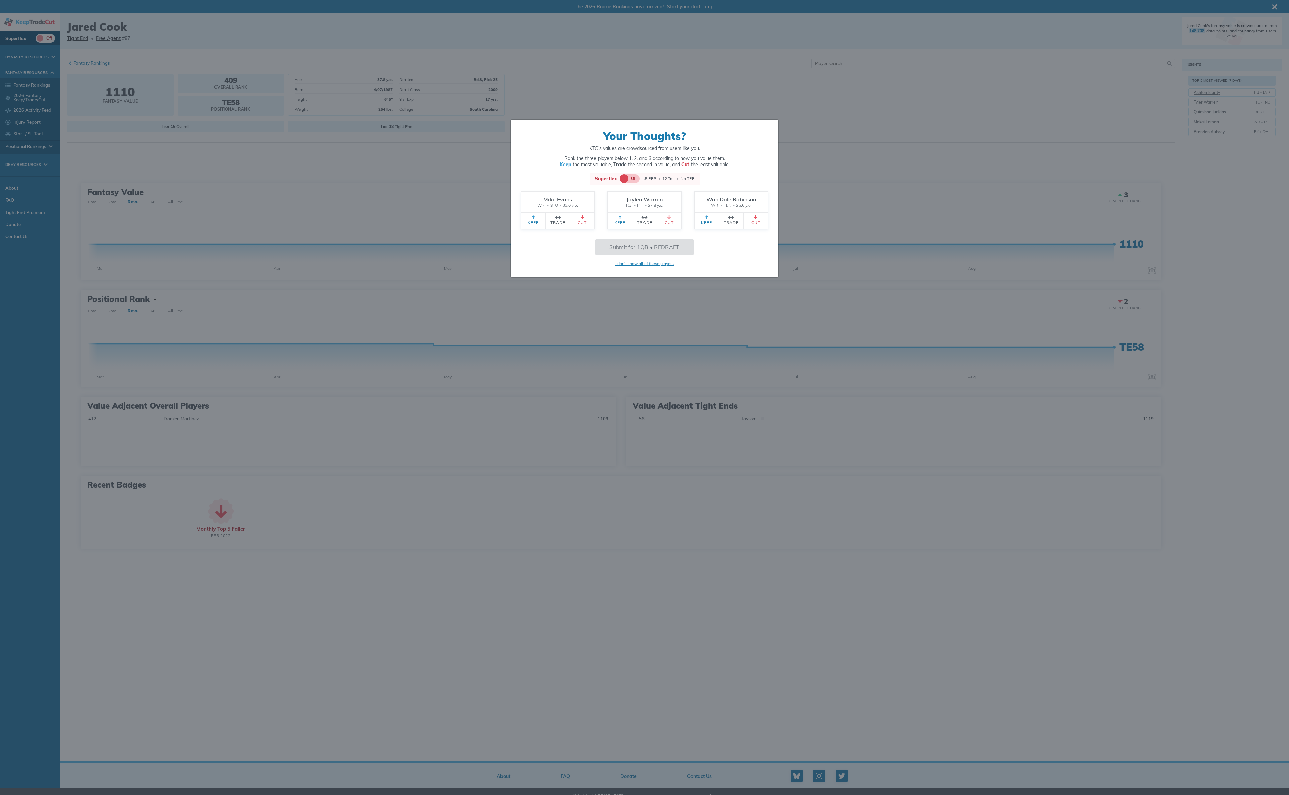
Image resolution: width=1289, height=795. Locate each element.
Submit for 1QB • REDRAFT (644, 247)
